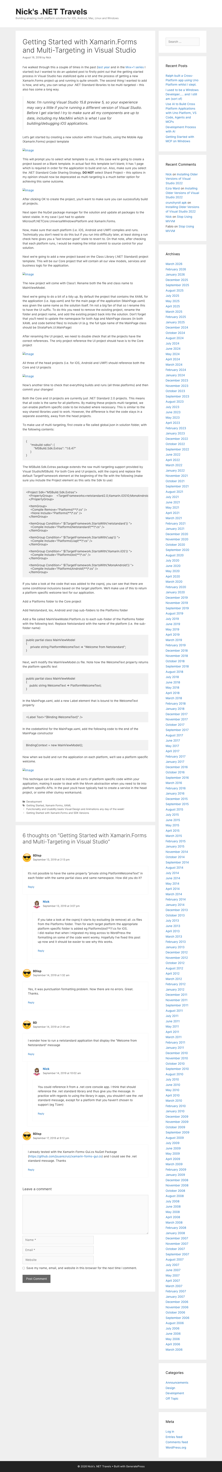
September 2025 (177, 285)
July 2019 (172, 619)
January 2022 (175, 470)
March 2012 (174, 979)
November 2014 (177, 852)
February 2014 (176, 899)
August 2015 (174, 809)
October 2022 (175, 444)
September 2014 (177, 862)
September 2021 (177, 486)
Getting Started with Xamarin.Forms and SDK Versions (57, 812)
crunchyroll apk (176, 202)
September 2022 (177, 449)
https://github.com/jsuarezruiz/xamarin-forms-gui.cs (65, 1156)
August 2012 (174, 968)
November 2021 (177, 475)
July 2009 (173, 1143)
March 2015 (174, 836)
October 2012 (175, 963)
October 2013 (175, 915)
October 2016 (175, 772)
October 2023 (175, 391)
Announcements (177, 1382)
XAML (67, 805)
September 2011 (177, 1005)
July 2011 (172, 1016)
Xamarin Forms (54, 805)
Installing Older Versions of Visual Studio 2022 (182, 179)
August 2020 (175, 555)
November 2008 (177, 1185)
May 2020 (173, 571)
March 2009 (174, 1164)
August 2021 (174, 491)
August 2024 (175, 338)
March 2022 (174, 465)
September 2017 (177, 730)
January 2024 (175, 375)
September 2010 (177, 1069)
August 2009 (175, 1138)
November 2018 (177, 656)
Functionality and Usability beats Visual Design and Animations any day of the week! (75, 809)
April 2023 (173, 423)
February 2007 (176, 1291)
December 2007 (177, 1238)
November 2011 (176, 1000)
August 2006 (175, 1323)
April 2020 (173, 576)
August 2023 (175, 401)
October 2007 (175, 1249)
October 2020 (175, 544)
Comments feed (177, 1442)
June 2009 (173, 1148)
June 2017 (173, 740)
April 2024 (173, 359)
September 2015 (177, 804)
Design (170, 1388)
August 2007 (175, 1259)
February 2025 (176, 317)
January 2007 (175, 1296)
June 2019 (173, 624)
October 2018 (175, 661)
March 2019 (174, 640)
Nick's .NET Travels (51, 11)
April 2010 (173, 1095)
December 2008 (177, 1180)
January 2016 (175, 793)
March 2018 (174, 698)
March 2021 (174, 518)
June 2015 (173, 820)
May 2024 (173, 354)
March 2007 (174, 1286)
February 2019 (176, 645)
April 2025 (173, 306)
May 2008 (173, 1212)
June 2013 (173, 926)
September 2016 (177, 777)
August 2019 (174, 613)
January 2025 (175, 322)
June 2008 (173, 1206)
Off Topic (172, 1398)
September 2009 (177, 1132)
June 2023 (173, 412)
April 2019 (173, 634)
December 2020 (177, 534)
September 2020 (177, 550)
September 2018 (177, 666)
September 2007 (177, 1254)
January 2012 (175, 989)
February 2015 (176, 841)
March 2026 (174, 264)
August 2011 (174, 1010)
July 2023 (172, 407)
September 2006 (177, 1318)
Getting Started (35, 805)
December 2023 (177, 380)
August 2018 (174, 671)
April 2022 (173, 460)
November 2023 (177, 386)
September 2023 (177, 396)
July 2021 (172, 497)
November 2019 (177, 603)
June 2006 (173, 1333)
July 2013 (172, 920)
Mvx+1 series (135, 67)
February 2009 (176, 1169)
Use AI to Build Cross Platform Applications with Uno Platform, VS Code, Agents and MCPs (181, 112)
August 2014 (174, 867)
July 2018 (172, 677)
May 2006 (173, 1339)
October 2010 (175, 1063)
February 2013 (176, 941)
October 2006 (175, 1312)
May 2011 (172, 1026)
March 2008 (174, 1222)
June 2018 (173, 682)
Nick (46, 901)
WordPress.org (176, 1447)
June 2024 (173, 348)
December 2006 (177, 1302)
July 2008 (172, 1201)
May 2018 (172, 687)
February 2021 (176, 523)
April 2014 (173, 889)
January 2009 (175, 1174)
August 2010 (174, 1074)
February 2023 (176, 428)
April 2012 (173, 973)
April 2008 (173, 1217)
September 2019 (177, 608)
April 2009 (173, 1159)
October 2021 (175, 481)
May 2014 (172, 883)
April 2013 (173, 931)
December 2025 (177, 280)
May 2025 (173, 301)
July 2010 (172, 1079)
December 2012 (177, 952)
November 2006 (177, 1307)
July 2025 (172, 295)
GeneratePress (135, 1466)
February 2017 (176, 756)
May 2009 (173, 1153)
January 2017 (175, 761)
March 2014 (174, 894)
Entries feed (174, 1437)
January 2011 (175, 1047)
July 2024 (172, 343)
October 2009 (175, 1127)
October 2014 (175, 857)
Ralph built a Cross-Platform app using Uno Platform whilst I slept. (182, 80)
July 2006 (173, 1328)
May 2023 (173, 417)
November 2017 (177, 719)
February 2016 (176, 788)
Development (34, 801)
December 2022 (177, 438)
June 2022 (173, 454)
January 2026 (175, 274)
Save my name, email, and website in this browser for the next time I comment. (81, 1268)
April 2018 (173, 693)
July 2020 (172, 560)
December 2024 (177, 327)
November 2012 (177, 957)
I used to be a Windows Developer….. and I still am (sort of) (182, 94)
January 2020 (175, 592)
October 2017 (175, 724)
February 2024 (176, 370)
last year (104, 67)
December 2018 (177, 650)
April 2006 (173, 1344)
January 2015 (175, 846)
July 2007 (172, 1265)
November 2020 (177, 539)
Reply (31, 886)
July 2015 (172, 814)
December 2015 (177, 799)
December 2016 (177, 767)
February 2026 (176, 269)
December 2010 (177, 1053)
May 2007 (173, 1275)
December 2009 (177, 1116)
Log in (170, 1431)
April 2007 (173, 1280)
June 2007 (173, 1270)
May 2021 (172, 507)
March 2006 (174, 1349)
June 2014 (173, 878)
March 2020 (174, 581)
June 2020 (173, 566)
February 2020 (176, 587)
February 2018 (176, 703)
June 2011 (173, 1021)
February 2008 (176, 1227)
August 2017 (174, 735)
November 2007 (177, 1243)
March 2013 (174, 936)
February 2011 (175, 1042)
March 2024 (174, 364)
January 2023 (175, 433)
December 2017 (177, 714)
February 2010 (176, 1106)
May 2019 (172, 629)
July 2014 (172, 873)
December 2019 (177, 597)
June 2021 (173, 502)
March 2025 (174, 311)
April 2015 (173, 830)
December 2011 (176, 994)
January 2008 (175, 1233)
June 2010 (173, 1085)
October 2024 (175, 333)
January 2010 (175, 1111)
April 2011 (172, 1032)
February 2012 (176, 984)
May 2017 (172, 746)
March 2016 (174, 783)
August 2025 (174, 290)
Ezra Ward (173, 188)
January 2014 (175, 905)
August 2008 (175, 1196)
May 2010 (172, 1090)
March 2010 (174, 1100)
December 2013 (177, 910)
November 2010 (177, 1058)
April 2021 (173, 513)
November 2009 (177, 1122)
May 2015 (172, 825)
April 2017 (173, 751)
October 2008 (175, 1190)
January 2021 (175, 528)
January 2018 (175, 708)
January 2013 (175, 947)
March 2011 (174, 1037)
